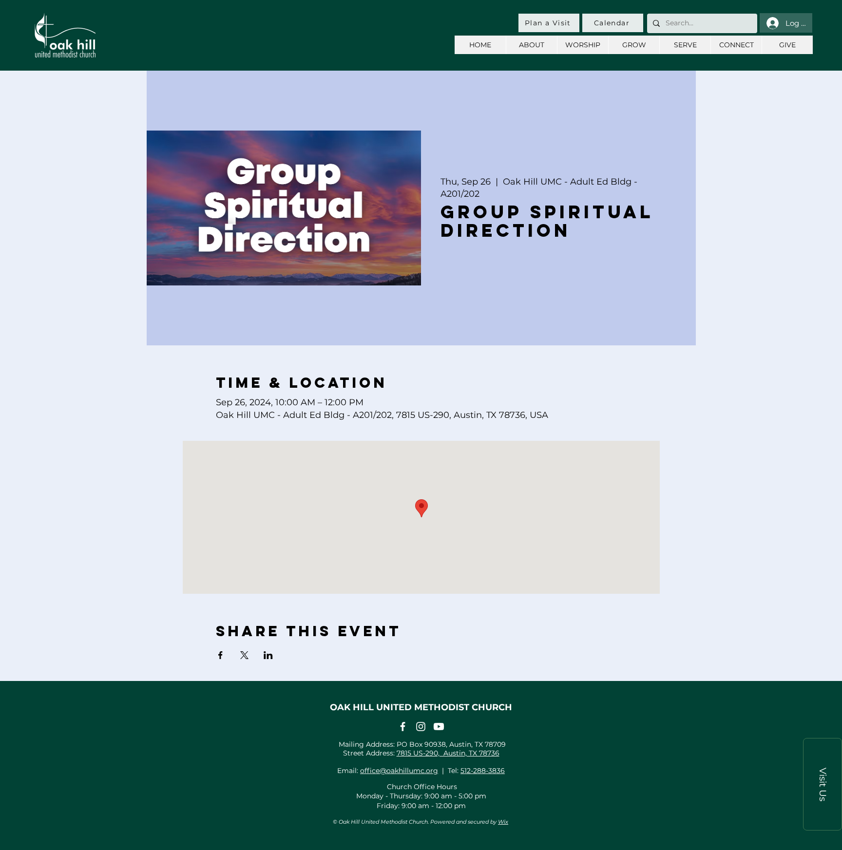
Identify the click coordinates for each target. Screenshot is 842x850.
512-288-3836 (482, 770)
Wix (503, 821)
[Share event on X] (244, 655)
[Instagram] (421, 726)
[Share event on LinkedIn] (268, 655)
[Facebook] (403, 726)
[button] (822, 784)
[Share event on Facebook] (220, 655)
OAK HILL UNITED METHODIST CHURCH (421, 707)
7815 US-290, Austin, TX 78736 (448, 753)
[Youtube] (439, 726)
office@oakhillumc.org (399, 770)
